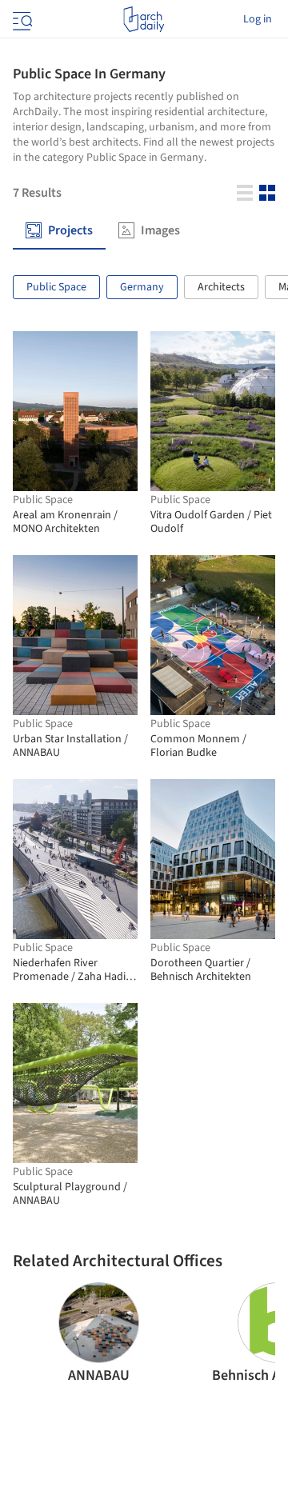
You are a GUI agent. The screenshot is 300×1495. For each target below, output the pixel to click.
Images (160, 230)
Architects (221, 287)
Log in (257, 19)
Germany (142, 287)
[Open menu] (21, 19)
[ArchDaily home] (143, 19)
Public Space (56, 287)
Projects (70, 230)
